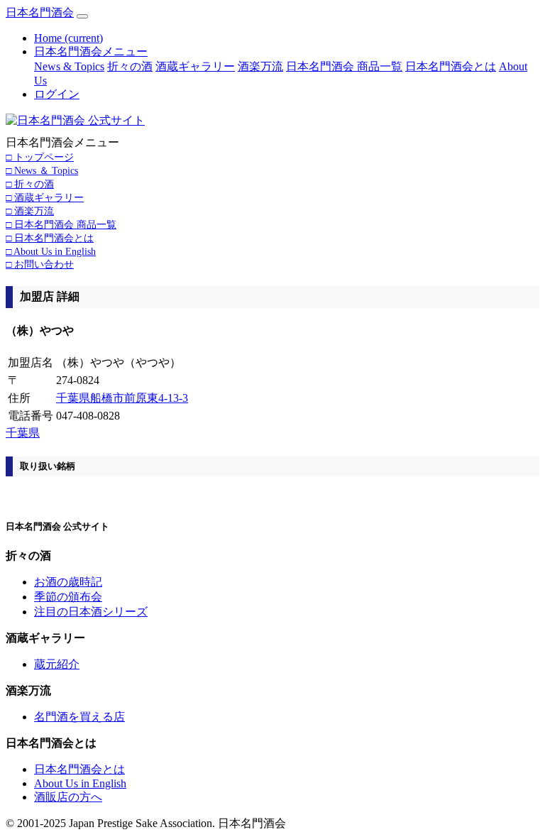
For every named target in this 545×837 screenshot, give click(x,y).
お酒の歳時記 (68, 582)
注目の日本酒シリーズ (91, 612)
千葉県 (23, 433)
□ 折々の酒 (30, 184)
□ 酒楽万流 (30, 211)
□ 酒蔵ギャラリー (45, 197)
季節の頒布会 (68, 597)
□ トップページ (40, 157)
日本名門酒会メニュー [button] (91, 51)
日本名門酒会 (40, 12)
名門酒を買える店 (79, 717)
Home (68, 38)
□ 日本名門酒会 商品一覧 (61, 224)
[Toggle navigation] (82, 16)
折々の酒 (130, 66)
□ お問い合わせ (40, 264)
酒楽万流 (260, 66)
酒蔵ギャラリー (195, 66)
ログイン (56, 94)
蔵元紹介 (56, 664)
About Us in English (80, 783)
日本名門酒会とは (450, 66)
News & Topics (69, 66)
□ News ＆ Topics (42, 170)
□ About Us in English (51, 251)
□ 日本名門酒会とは (50, 238)
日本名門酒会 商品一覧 (344, 66)
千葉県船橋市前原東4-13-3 (122, 398)
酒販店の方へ (68, 797)
